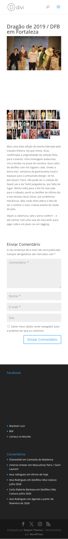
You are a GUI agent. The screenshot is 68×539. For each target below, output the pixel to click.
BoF (11, 431)
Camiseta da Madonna (40, 459)
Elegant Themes (33, 530)
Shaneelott (15, 459)
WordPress (36, 534)
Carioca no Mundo (20, 436)
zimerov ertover (18, 465)
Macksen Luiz (17, 426)
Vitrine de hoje (39, 474)
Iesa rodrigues (17, 474)
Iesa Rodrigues (18, 480)
